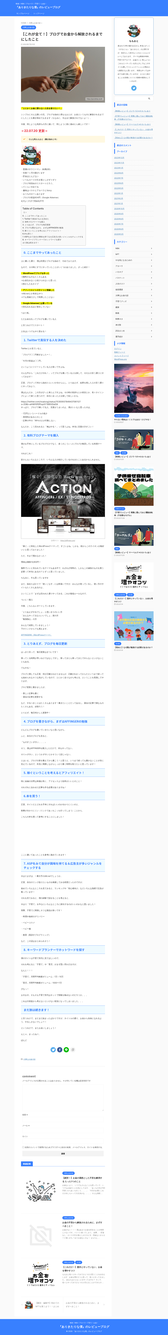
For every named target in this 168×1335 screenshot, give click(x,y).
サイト (25, 1136)
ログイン (118, 348)
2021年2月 (118, 198)
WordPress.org (120, 359)
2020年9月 (119, 214)
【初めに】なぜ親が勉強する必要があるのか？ (133, 137)
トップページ (38, 13)
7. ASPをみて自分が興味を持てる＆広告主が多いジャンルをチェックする (52, 237)
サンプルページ (22, 13)
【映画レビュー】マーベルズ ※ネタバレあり (132, 124)
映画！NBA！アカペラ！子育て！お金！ (84, 1323)
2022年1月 (118, 193)
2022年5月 (118, 188)
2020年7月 (118, 224)
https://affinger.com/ (67, 540)
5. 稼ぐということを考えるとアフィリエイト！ (41, 231)
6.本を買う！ (27, 234)
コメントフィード (121, 356)
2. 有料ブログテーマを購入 (33, 222)
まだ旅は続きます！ (30, 242)
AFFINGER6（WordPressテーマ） (36, 635)
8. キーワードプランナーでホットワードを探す (41, 239)
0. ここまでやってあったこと (34, 216)
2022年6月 (118, 183)
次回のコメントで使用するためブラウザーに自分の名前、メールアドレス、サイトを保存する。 (64, 1147)
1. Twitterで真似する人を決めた (35, 219)
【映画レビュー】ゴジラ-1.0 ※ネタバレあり (132, 111)
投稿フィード (119, 352)
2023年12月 (119, 157)
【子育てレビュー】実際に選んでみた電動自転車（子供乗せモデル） (133, 117)
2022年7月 (118, 178)
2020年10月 (119, 208)
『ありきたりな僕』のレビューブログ (38, 7)
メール (26, 1125)
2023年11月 (119, 163)
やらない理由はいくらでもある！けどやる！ (132, 419)
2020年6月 (119, 229)
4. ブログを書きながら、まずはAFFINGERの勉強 (42, 228)
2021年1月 (118, 203)
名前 (25, 1115)
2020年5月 (119, 234)
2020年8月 (119, 219)
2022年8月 (118, 173)
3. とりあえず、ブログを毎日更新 (36, 225)
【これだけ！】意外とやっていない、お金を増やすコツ (133, 131)
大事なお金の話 (29, 1059)
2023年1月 (118, 168)
